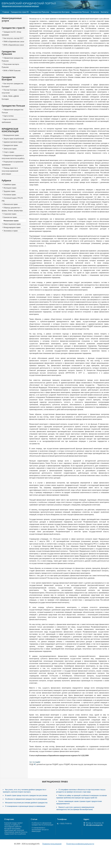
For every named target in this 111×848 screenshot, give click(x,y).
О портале (95, 12)
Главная (5, 12)
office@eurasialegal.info (94, 825)
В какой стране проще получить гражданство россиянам (26, 795)
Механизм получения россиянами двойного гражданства (26, 802)
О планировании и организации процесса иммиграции (25, 806)
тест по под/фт (34, 762)
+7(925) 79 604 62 (65, 823)
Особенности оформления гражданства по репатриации (26, 799)
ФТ (35, 764)
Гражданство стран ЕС (20, 12)
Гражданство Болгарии (60, 12)
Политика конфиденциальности (80, 844)
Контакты (104, 12)
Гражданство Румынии (40, 12)
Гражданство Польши (80, 12)
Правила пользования (51, 844)
